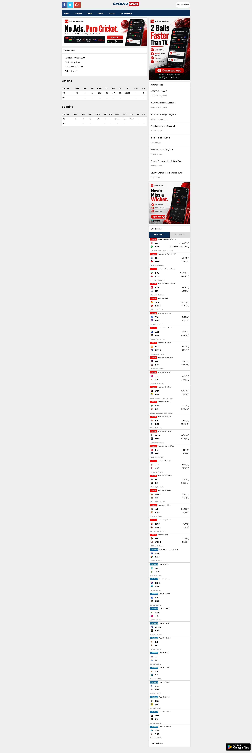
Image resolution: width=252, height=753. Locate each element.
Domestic (180, 234)
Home (66, 13)
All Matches (157, 743)
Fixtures (78, 13)
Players (112, 13)
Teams (101, 13)
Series (90, 13)
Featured (160, 234)
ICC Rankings (126, 13)
